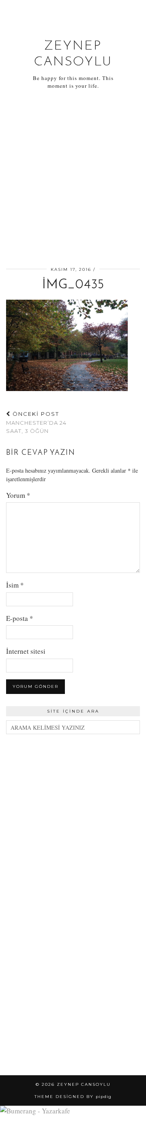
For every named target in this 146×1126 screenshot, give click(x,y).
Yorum (18, 495)
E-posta (19, 618)
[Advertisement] (73, 179)
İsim (15, 585)
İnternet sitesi (25, 651)
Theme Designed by (73, 1096)
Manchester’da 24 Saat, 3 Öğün (36, 422)
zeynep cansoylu (84, 1084)
